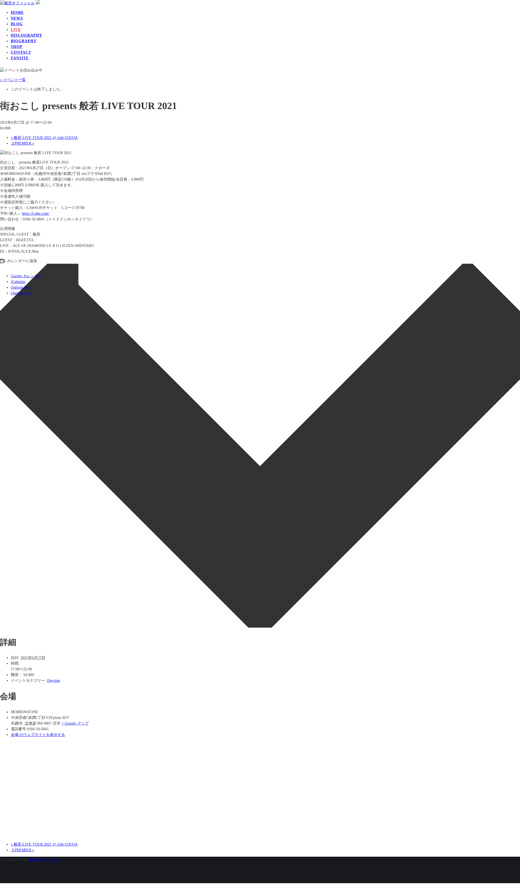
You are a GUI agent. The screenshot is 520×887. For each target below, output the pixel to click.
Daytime (53, 681)
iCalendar (18, 282)
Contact (21, 52)
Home (17, 13)
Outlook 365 (20, 287)
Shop (16, 47)
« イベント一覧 (13, 80)
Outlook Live (21, 293)
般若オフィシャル (44, 859)
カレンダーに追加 (22, 261)
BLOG (17, 24)
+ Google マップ (74, 723)
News (17, 18)
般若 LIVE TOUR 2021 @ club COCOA (44, 138)
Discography (26, 35)
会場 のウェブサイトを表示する (38, 735)
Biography (24, 41)
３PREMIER (22, 143)
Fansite (20, 58)
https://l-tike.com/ (35, 213)
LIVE (16, 30)
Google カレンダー (26, 276)
